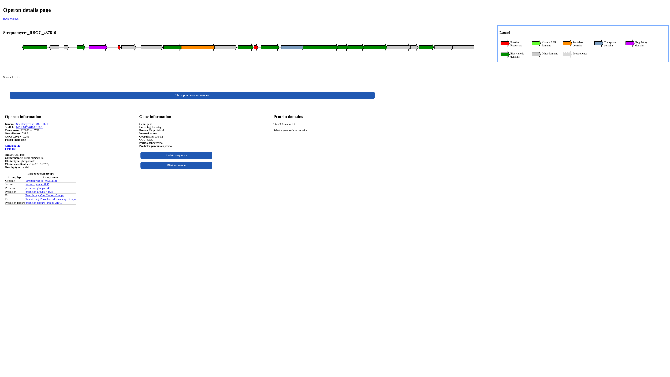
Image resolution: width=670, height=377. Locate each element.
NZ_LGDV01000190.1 (29, 127)
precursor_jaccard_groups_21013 (43, 202)
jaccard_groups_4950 (37, 184)
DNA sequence (176, 165)
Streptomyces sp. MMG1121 (32, 124)
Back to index (10, 18)
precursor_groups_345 (37, 188)
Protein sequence (176, 155)
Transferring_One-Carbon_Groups (44, 195)
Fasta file (10, 148)
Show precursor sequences (192, 95)
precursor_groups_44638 (39, 191)
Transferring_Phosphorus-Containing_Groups (50, 199)
